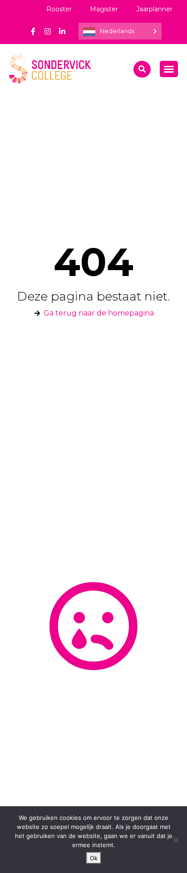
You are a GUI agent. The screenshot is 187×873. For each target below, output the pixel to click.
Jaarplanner (154, 9)
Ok (94, 858)
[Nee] (175, 839)
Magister (104, 9)
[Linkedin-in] (62, 31)
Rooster (59, 9)
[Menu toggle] (169, 69)
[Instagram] (47, 31)
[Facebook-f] (33, 31)
